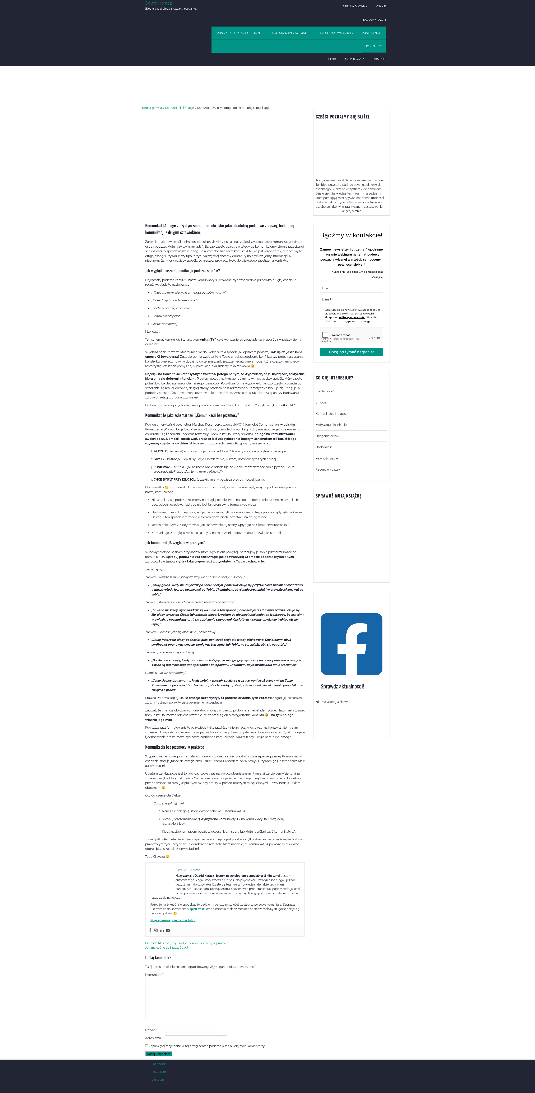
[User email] (168, 930)
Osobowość (324, 447)
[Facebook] (150, 930)
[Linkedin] (162, 930)
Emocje (321, 402)
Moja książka (354, 59)
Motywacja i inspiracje (331, 425)
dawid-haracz (154, 85)
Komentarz (154, 975)
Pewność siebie (327, 458)
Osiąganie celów (327, 436)
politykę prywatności (352, 317)
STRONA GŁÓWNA (355, 6)
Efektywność (325, 391)
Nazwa (151, 1030)
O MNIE (381, 6)
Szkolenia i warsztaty (336, 32)
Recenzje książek (328, 469)
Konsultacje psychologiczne (239, 32)
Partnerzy (374, 46)
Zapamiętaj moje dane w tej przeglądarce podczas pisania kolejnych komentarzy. (207, 1046)
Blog (332, 59)
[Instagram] (156, 930)
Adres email (154, 1038)
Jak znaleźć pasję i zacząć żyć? (166, 947)
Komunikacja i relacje (210, 85)
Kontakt (379, 59)
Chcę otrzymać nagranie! (351, 352)
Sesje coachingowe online (291, 32)
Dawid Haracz (158, 3)
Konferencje (372, 32)
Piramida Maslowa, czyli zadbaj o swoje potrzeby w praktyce (186, 943)
